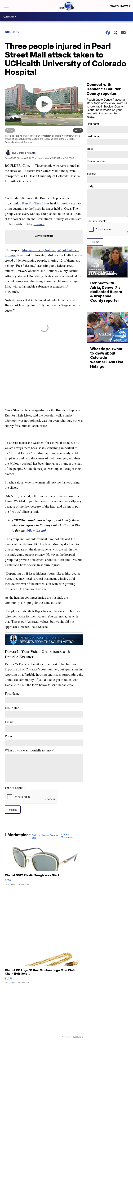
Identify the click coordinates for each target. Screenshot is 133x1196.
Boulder (12, 32)
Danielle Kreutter (26, 152)
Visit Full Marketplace (67, 836)
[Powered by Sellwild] (78, 1037)
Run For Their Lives (35, 203)
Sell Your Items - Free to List (45, 836)
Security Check (96, 221)
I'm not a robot (14, 787)
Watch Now (119, 6)
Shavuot (39, 224)
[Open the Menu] (6, 6)
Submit (13, 809)
